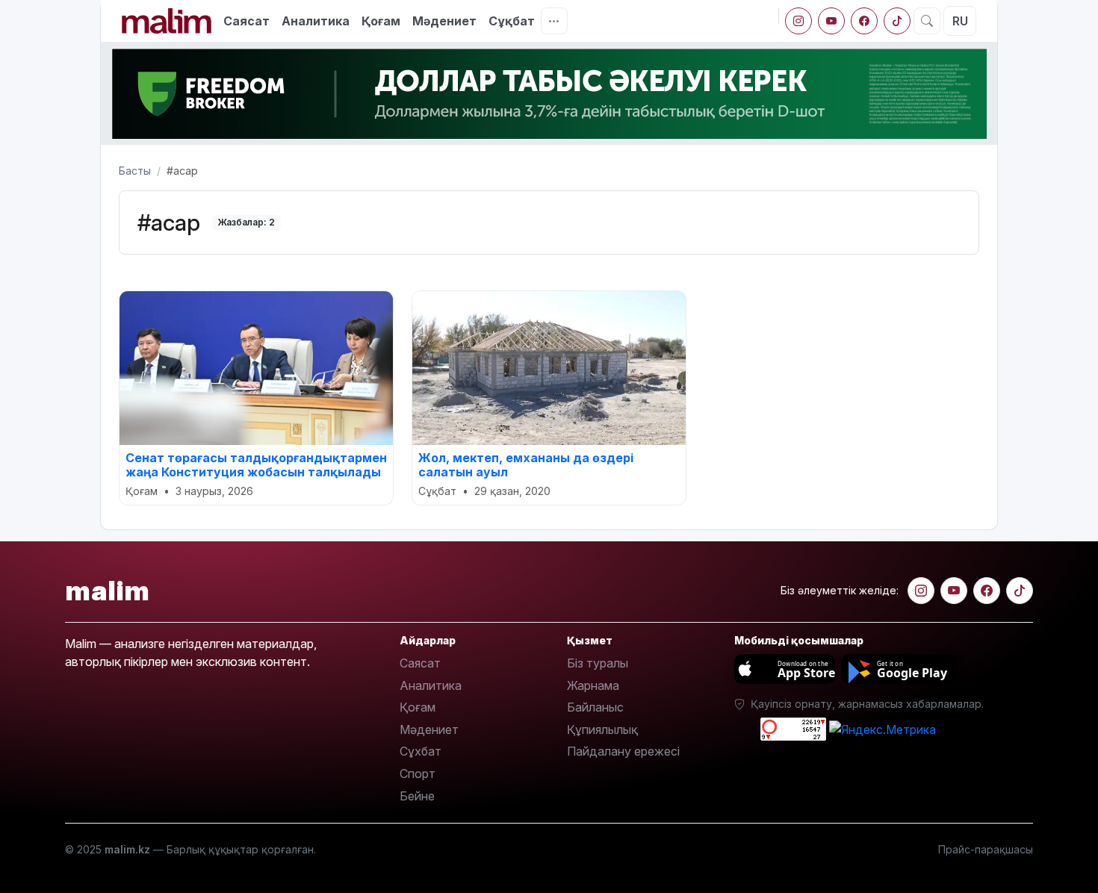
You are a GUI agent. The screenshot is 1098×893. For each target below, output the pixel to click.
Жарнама (593, 685)
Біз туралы (597, 663)
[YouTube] (831, 20)
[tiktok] (897, 20)
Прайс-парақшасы (985, 849)
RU (960, 20)
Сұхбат (420, 751)
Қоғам (381, 20)
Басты (135, 170)
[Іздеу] (927, 20)
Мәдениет (444, 20)
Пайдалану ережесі (623, 751)
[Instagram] (798, 20)
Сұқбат (511, 20)
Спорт (417, 773)
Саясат (246, 20)
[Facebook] (864, 20)
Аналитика (316, 20)
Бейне (417, 795)
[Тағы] (554, 20)
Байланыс (595, 707)
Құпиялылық (602, 729)
